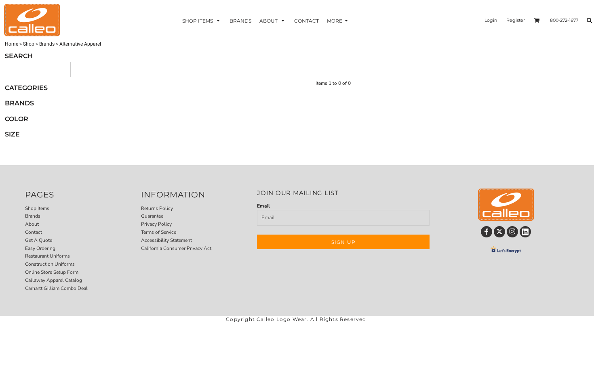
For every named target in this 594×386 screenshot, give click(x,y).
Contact (33, 232)
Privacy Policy (156, 224)
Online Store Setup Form (51, 272)
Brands (47, 44)
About (32, 224)
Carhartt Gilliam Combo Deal (56, 288)
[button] (201, 20)
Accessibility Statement (166, 240)
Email (263, 206)
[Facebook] (486, 231)
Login (490, 20)
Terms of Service (158, 232)
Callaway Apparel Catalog (53, 280)
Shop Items (37, 208)
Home (11, 44)
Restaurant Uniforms (47, 256)
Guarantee (152, 216)
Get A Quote (38, 240)
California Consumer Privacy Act (176, 248)
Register (515, 20)
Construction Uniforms (50, 264)
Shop (28, 44)
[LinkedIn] (525, 231)
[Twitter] (499, 231)
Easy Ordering (40, 248)
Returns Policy (157, 208)
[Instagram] (512, 231)
